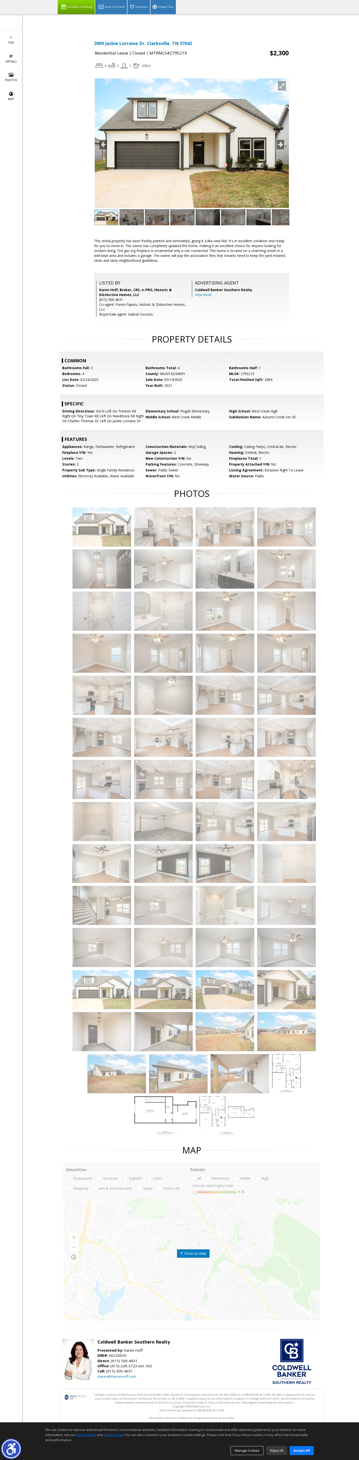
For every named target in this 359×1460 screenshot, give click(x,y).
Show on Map (194, 1253)
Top (11, 43)
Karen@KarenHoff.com (116, 1376)
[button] (11, 1448)
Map (11, 99)
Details (11, 61)
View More (203, 294)
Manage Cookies (247, 1450)
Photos (11, 80)
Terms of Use (113, 1435)
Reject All (276, 1450)
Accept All (302, 1450)
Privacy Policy (86, 1435)
